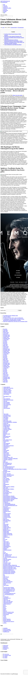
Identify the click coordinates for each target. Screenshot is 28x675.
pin (3, 551)
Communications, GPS (8, 457)
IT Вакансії (5, 501)
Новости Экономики (7, 613)
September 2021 (6, 366)
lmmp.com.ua (6, 519)
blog (4, 438)
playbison (5, 558)
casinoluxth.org (6, 446)
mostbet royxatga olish (7, 534)
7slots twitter (5, 414)
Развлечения (6, 614)
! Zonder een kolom (7, 392)
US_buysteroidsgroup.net (8, 594)
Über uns (5, 5)
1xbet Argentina (6, 402)
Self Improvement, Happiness (9, 572)
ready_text (5, 561)
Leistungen (5, 6)
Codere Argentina (6, 455)
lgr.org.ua (5, 518)
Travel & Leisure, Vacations (9, 588)
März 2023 (5, 345)
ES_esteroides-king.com (8, 467)
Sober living (5, 579)
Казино (4, 608)
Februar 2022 (6, 360)
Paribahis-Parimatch (7, 549)
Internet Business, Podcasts (8, 499)
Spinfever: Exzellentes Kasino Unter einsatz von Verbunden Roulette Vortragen (14, 43)
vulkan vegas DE (6, 600)
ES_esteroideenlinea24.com (9, 466)
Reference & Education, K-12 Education (11, 566)
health (4, 485)
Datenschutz (5, 645)
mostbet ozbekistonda (7, 533)
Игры (4, 607)
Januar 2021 (5, 376)
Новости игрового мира (8, 612)
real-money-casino (7, 562)
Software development (7, 581)
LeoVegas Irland (6, 515)
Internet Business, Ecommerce (9, 497)
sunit (3, 27)
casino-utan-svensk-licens (8, 445)
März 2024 (5, 331)
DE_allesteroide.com (7, 463)
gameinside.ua (6, 484)
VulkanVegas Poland (7, 602)
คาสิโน (4, 622)
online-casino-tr (6, 544)
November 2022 (6, 350)
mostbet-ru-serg (6, 537)
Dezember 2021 (6, 363)
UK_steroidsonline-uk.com (8, 591)
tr (3, 586)
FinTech (5, 477)
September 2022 (6, 352)
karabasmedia (6, 508)
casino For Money (7, 316)
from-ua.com (5, 481)
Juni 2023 (5, 342)
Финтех (5, 617)
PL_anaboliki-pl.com (7, 554)
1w (3, 397)
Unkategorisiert (13, 27)
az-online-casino (6, 428)
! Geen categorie (6, 387)
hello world (5, 487)
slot (4, 574)
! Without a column (7, 391)
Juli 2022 (5, 354)
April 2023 (5, 344)
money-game (5, 524)
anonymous (5, 419)
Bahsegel (5, 432)
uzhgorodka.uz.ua (6, 598)
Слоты (4, 616)
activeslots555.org (7, 415)
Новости (5, 610)
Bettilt (4, 435)
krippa (4, 512)
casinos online (6, 450)
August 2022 (5, 353)
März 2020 (5, 381)
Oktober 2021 (6, 365)
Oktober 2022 (6, 351)
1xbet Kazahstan (6, 408)
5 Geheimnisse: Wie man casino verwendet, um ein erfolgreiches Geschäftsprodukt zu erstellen (13, 320)
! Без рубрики (6, 394)
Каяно (4, 609)
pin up (4, 552)
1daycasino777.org (7, 396)
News (4, 540)
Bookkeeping (6, 440)
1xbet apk (5, 401)
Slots (4, 575)
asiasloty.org (5, 423)
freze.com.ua (5, 480)
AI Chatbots (5, 418)
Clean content (6, 453)
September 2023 (6, 338)
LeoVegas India (6, 514)
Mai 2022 (5, 357)
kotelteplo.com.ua (6, 511)
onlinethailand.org (7, 546)
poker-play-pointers (7, 559)
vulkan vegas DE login (8, 601)
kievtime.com (6, 510)
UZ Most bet (5, 596)
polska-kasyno (6, 560)
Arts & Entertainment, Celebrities (10, 422)
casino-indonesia (6, 443)
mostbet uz (5, 535)
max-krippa (5, 521)
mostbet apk (5, 525)
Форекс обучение (7, 620)
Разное (4, 615)
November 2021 (6, 364)
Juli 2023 (5, 340)
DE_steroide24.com (7, 464)
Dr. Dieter (5, 657)
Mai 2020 (5, 379)
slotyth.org (5, 578)
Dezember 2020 (6, 377)
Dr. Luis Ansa (6, 654)
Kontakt (4, 11)
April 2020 (5, 380)
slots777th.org (6, 576)
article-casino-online (7, 421)
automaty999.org (6, 425)
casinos (4, 449)
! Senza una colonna (7, 390)
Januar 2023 (5, 347)
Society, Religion (6, 580)
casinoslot (5, 451)
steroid (4, 583)
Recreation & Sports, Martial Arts (10, 565)
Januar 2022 (5, 361)
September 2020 (6, 378)
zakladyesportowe (7, 603)
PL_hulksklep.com (7, 555)
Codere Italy (5, 456)
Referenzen (5, 10)
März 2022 (5, 359)
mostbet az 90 (6, 526)
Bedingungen (6, 647)
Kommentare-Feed (7, 630)
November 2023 (6, 336)
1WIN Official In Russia (8, 399)
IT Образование (6, 503)
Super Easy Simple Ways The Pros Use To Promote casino (15, 321)
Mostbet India (6, 531)
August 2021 (5, 367)
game (4, 483)
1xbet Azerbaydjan (7, 404)
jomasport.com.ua (6, 507)
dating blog (5, 462)
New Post (5, 539)
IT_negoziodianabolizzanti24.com (10, 505)
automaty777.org (6, 424)
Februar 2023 (6, 346)
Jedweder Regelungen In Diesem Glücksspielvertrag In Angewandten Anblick (13, 40)
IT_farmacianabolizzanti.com (9, 504)
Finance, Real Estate (7, 476)
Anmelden (5, 628)
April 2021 (5, 372)
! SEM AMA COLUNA (8, 388)
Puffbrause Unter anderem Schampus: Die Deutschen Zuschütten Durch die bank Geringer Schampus (14, 37)
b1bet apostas (6, 430)
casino (4, 442)
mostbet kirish (6, 532)
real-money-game (6, 564)
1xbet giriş (5, 406)
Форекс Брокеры (7, 619)
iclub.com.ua (5, 490)
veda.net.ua (5, 599)
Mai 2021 (5, 371)
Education (5, 465)
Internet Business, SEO (8, 500)
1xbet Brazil (5, 405)
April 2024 (5, 330)
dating (4, 460)
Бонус (4, 605)
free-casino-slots (6, 479)
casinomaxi (5, 448)
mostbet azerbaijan (7, 527)
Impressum (5, 646)
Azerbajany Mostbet (7, 429)
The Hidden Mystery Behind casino (10, 315)
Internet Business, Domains (8, 496)
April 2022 (5, 358)
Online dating (6, 541)
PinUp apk (5, 553)
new (4, 538)
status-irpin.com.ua (7, 582)
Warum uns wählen (7, 8)
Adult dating (5, 417)
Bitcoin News (6, 437)
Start (4, 4)
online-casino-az (6, 542)
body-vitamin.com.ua (7, 439)
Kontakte (5, 649)
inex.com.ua (5, 494)
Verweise (5, 9)
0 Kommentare (21, 27)
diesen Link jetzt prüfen (17, 95)
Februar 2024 (6, 332)
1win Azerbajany (6, 398)
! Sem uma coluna (7, 389)
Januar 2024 (5, 333)
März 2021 (5, 373)
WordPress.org (6, 631)
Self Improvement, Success (8, 573)
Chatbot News (6, 452)
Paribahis (5, 548)
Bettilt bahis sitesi (6, 436)
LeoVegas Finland (7, 513)
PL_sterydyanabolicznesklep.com (10, 557)
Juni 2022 (5, 356)
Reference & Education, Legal (9, 567)
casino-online (6, 444)
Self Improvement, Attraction (9, 571)
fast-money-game (6, 471)
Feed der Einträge (6, 629)
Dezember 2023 (6, 335)
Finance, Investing (7, 473)
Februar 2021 (6, 374)
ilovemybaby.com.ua (7, 492)
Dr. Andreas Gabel (7, 655)
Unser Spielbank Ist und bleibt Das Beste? (13, 44)
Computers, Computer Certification (10, 458)
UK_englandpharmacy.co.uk (9, 589)
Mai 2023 (5, 343)
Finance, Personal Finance (8, 474)
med (4, 523)
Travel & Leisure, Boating (8, 587)
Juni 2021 (5, 370)
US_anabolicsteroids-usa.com (9, 593)
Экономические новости (8, 621)
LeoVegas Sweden (7, 517)
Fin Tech (5, 472)
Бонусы (5, 606)
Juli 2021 (5, 369)
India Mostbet (6, 493)
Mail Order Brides (7, 520)
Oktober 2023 (6, 337)
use (3, 595)
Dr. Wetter (5, 656)
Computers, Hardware (7, 459)
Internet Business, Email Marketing (10, 498)
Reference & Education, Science (9, 568)
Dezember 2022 (6, 349)
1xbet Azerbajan (6, 403)
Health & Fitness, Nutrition (8, 486)
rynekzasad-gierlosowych (8, 569)
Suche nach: (3, 310)
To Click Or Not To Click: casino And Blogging (13, 317)
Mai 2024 (5, 329)
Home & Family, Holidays (8, 489)
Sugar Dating (6, 585)
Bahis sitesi (5, 431)
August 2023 (5, 339)
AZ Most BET (6, 426)
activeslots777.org (7, 416)
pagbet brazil (5, 547)
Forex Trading (6, 478)
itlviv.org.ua (5, 506)
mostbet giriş (5, 528)
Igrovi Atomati (6, 491)
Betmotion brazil (6, 433)
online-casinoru (6, 545)
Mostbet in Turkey (7, 530)
